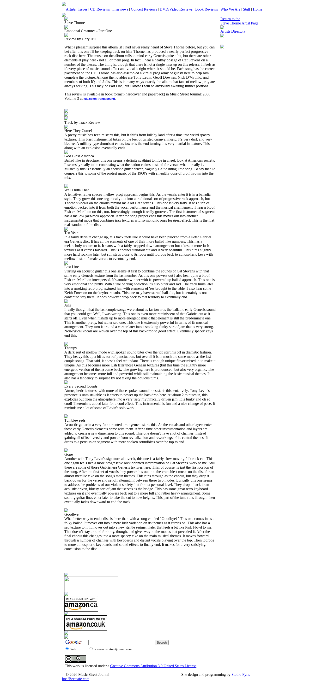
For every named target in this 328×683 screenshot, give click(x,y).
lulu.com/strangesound (99, 98)
